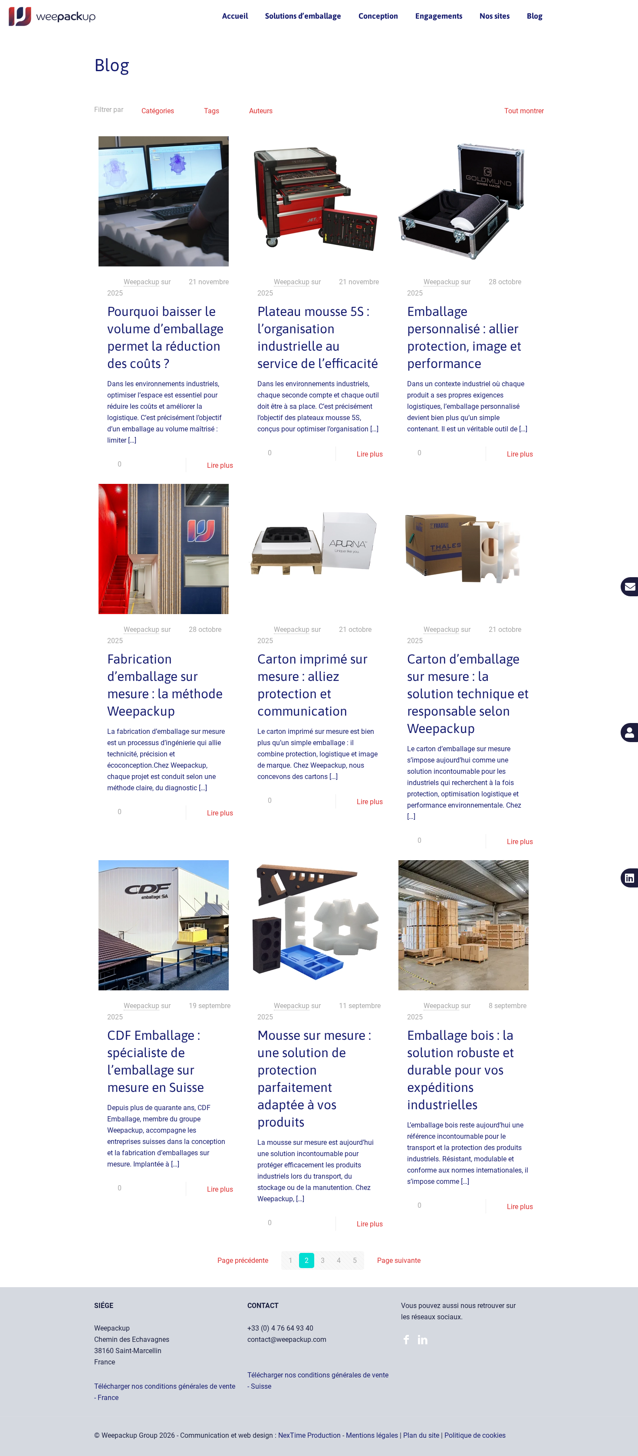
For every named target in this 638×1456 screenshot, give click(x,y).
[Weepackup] (52, 16)
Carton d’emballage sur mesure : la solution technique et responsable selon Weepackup (468, 693)
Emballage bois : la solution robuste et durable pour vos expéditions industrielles (460, 1070)
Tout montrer (524, 111)
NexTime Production (310, 1435)
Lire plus (220, 465)
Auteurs (261, 111)
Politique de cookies (475, 1435)
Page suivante (399, 1260)
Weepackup (141, 282)
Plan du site (422, 1435)
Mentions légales (373, 1435)
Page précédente (242, 1260)
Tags (211, 111)
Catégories (157, 111)
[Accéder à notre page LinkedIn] (408, 1341)
